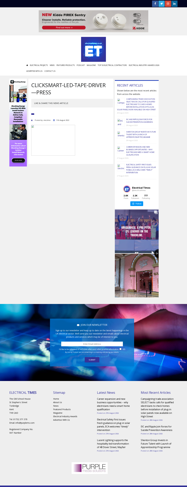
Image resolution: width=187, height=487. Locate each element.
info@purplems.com (24, 422)
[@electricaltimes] (127, 189)
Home (56, 398)
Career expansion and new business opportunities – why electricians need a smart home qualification (140, 151)
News (52, 65)
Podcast (81, 65)
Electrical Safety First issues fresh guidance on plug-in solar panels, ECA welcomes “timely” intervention (141, 168)
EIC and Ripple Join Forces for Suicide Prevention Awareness (139, 120)
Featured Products (66, 65)
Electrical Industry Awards (65, 416)
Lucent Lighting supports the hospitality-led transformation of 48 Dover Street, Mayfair (113, 444)
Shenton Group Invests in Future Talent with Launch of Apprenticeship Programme (141, 134)
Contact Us (49, 71)
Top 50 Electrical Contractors (112, 65)
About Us (57, 402)
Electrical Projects (39, 65)
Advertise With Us (34, 71)
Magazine (91, 65)
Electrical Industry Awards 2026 (144, 65)
